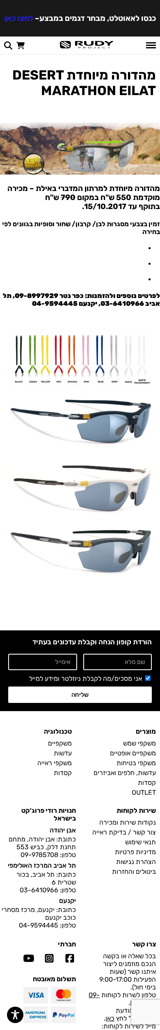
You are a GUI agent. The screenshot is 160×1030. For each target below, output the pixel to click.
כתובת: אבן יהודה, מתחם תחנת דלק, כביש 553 (42, 843)
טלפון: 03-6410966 (48, 890)
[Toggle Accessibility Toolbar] (15, 1015)
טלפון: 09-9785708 (48, 855)
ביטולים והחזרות (134, 871)
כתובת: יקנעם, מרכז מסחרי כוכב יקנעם (39, 913)
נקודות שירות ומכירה (127, 822)
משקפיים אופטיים (133, 753)
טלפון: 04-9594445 (47, 925)
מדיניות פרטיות (135, 852)
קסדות (147, 783)
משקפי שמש (139, 743)
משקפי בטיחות (136, 763)
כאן (109, 1018)
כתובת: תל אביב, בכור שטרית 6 (46, 878)
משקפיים (60, 743)
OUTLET (144, 792)
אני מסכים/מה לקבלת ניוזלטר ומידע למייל (85, 678)
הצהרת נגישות (136, 862)
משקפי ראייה (54, 763)
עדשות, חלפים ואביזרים (125, 773)
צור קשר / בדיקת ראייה (124, 832)
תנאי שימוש (140, 842)
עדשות (63, 753)
